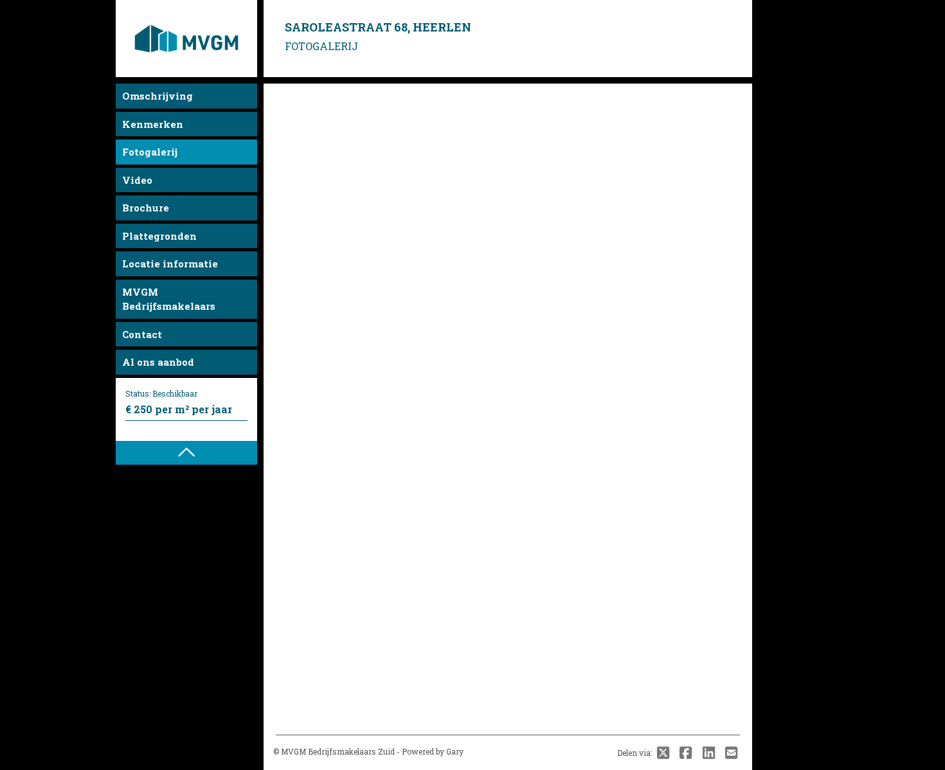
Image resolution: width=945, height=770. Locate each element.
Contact (142, 334)
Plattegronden (159, 235)
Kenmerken (152, 124)
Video (137, 180)
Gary (455, 751)
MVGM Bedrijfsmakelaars (168, 299)
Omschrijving (157, 95)
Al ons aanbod (158, 361)
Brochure (145, 207)
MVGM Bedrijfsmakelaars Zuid (338, 751)
